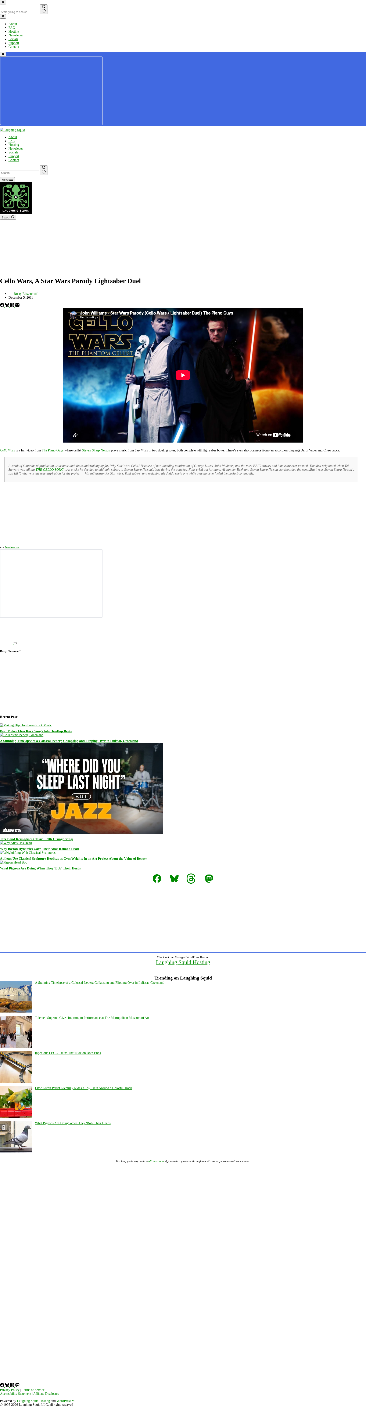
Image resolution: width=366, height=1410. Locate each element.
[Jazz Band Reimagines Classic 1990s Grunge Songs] (81, 833)
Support (13, 156)
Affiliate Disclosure (46, 1393)
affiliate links (156, 1161)
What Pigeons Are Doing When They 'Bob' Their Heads (73, 1123)
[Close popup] (3, 54)
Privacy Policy (9, 1390)
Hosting (13, 144)
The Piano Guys (53, 450)
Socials (13, 152)
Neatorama (12, 547)
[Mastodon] (17, 1386)
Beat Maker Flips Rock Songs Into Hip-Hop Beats (36, 731)
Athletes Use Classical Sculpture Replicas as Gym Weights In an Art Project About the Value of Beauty (73, 858)
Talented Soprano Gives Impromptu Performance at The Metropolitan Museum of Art (92, 1018)
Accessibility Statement (15, 1393)
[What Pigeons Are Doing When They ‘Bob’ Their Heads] (13, 862)
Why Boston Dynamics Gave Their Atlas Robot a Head (39, 849)
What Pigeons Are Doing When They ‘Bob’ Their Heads (40, 868)
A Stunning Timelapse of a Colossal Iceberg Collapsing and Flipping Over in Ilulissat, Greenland (69, 741)
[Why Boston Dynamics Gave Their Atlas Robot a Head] (16, 843)
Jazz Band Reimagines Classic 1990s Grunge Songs (36, 839)
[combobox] (19, 173)
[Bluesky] (7, 306)
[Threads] (12, 306)
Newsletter (15, 148)
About (12, 137)
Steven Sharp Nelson (96, 450)
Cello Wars (7, 450)
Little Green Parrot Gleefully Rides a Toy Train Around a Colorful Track (83, 1088)
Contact (13, 160)
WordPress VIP (67, 1401)
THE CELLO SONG (50, 469)
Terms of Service (33, 1390)
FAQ (11, 141)
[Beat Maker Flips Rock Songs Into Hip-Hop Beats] (26, 725)
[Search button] (43, 170)
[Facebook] (2, 306)
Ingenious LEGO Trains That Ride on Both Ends (68, 1053)
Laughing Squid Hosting (183, 962)
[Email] (17, 306)
